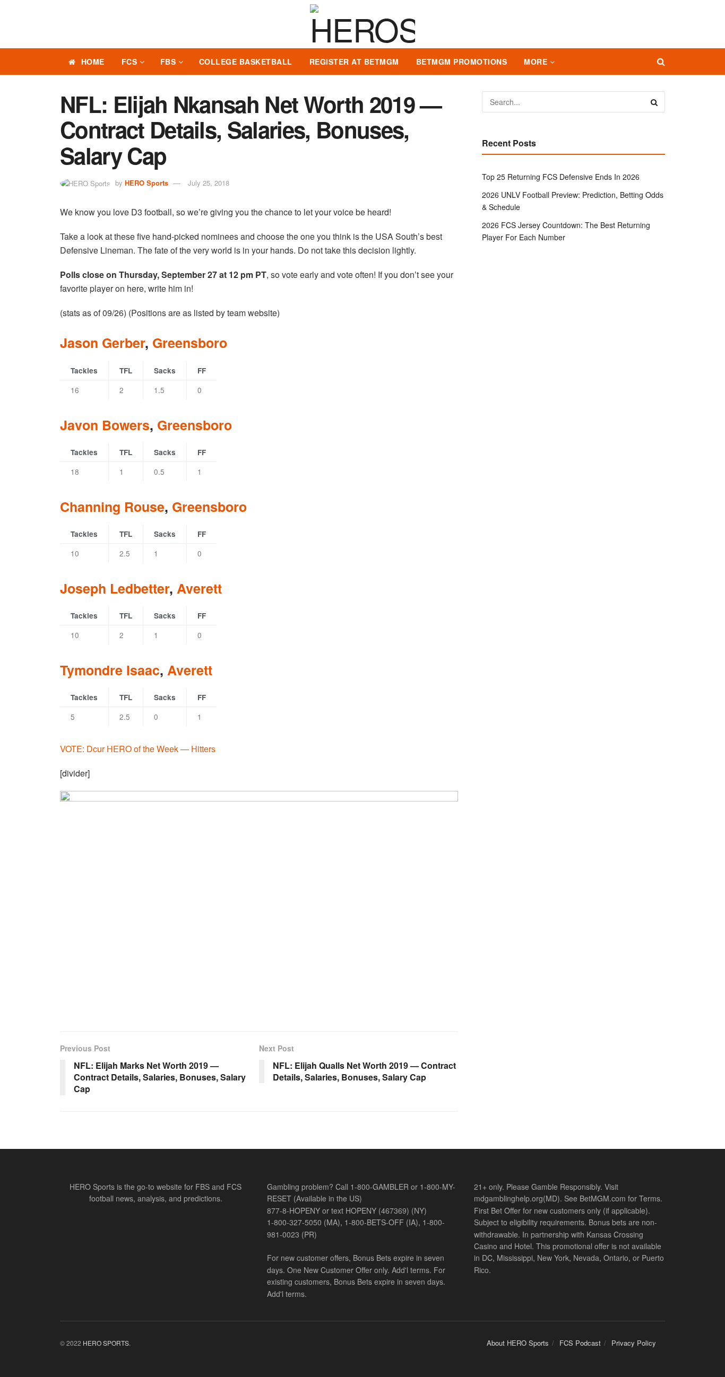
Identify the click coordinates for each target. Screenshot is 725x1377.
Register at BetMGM (354, 61)
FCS (129, 61)
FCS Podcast (580, 1343)
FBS (168, 61)
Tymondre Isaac (110, 669)
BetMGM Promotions (461, 61)
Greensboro (189, 342)
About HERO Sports (518, 1343)
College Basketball (245, 61)
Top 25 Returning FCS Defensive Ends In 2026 (561, 176)
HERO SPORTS (106, 1342)
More (535, 61)
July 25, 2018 (208, 183)
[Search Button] (661, 61)
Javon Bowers (105, 424)
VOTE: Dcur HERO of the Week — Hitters (137, 749)
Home (93, 61)
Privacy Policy (633, 1343)
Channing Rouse (112, 506)
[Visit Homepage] (362, 24)
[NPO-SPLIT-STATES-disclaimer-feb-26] (259, 902)
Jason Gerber (102, 342)
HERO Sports (146, 183)
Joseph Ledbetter (114, 588)
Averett (199, 588)
